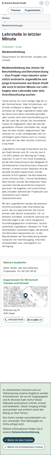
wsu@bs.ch (36, 320)
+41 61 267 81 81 (15, 320)
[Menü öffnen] (47, 3)
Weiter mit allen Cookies (20, 440)
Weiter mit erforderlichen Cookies (25, 447)
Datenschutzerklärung (25, 432)
